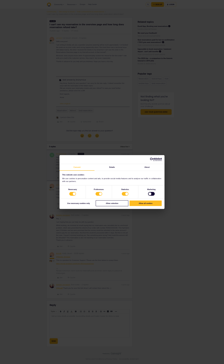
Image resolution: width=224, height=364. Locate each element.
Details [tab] (112, 167)
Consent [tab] (77, 167)
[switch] (99, 194)
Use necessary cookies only (78, 203)
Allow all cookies (145, 203)
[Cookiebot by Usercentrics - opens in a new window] (152, 159)
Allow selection (112, 203)
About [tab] (147, 167)
